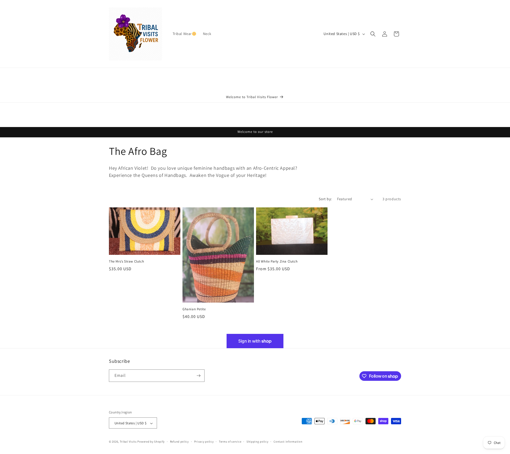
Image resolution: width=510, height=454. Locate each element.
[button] (373, 34)
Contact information (288, 441)
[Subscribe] (198, 375)
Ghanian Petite (194, 309)
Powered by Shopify (151, 442)
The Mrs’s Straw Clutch (126, 262)
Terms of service (230, 441)
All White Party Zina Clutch (277, 262)
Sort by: (325, 199)
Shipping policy (257, 441)
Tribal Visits (128, 442)
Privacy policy (204, 441)
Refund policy (179, 441)
